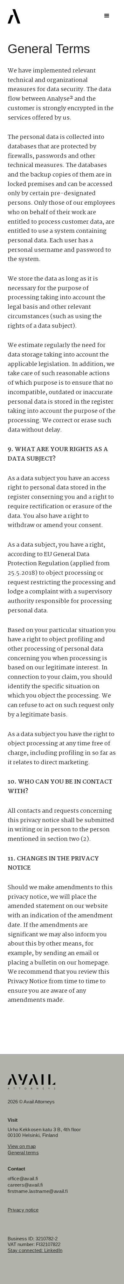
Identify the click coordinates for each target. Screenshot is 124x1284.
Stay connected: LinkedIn (35, 1250)
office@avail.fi (23, 1178)
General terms (23, 1152)
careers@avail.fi (25, 1185)
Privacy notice (23, 1210)
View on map (22, 1146)
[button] (106, 15)
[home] (14, 16)
